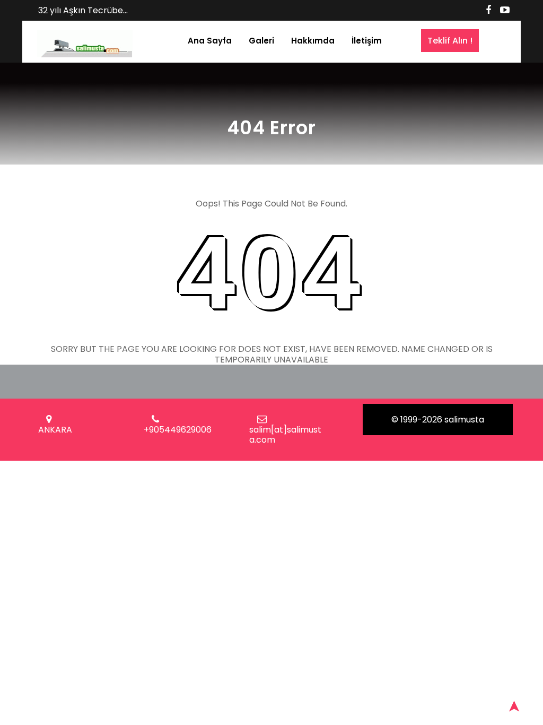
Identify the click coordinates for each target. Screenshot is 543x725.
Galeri (261, 40)
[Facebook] (488, 10)
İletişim (367, 40)
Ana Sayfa (210, 40)
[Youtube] (505, 10)
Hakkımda (313, 40)
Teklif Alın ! (449, 40)
